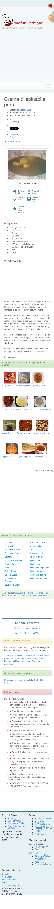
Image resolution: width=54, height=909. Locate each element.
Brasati (7, 658)
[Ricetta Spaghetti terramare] (27, 628)
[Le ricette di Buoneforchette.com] (27, 10)
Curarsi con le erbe (43, 864)
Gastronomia (35, 546)
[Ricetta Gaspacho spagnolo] (38, 377)
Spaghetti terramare (27, 633)
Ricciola (43, 679)
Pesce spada (10, 679)
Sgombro (21, 679)
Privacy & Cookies (10, 879)
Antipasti (8, 542)
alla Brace (44, 655)
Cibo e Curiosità (42, 847)
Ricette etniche (24, 595)
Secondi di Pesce (12, 553)
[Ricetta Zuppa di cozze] (8, 401)
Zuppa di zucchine (9, 433)
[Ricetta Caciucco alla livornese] (25, 424)
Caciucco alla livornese (25, 433)
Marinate (8, 661)
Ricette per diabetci (37, 574)
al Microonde (19, 661)
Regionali (39, 592)
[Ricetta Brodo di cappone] (21, 401)
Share (12, 137)
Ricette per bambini (38, 571)
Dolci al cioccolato (37, 553)
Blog (36, 849)
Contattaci (6, 874)
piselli (28, 736)
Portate (30, 592)
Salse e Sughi (11, 574)
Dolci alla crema (36, 556)
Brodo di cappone (21, 409)
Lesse (28, 661)
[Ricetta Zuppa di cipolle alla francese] (40, 401)
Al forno (7, 655)
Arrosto (36, 655)
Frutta (7, 567)
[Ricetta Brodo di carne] (41, 448)
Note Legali (7, 876)
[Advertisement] (27, 56)
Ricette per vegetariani (39, 567)
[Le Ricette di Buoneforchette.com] (22, 19)
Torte (31, 549)
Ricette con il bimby (41, 595)
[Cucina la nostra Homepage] (3, 86)
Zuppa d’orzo (28, 456)
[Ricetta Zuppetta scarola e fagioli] (12, 448)
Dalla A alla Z (19, 592)
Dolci (37, 832)
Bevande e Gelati (12, 584)
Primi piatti (9, 546)
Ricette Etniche (14, 821)
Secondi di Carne (12, 549)
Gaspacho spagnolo (38, 385)
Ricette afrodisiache (38, 578)
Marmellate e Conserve (10, 580)
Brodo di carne (41, 456)
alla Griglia (21, 658)
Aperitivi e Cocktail (37, 542)
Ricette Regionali (15, 820)
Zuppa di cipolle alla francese (39, 409)
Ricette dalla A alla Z (16, 824)
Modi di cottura (41, 854)
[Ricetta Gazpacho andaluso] (10, 377)
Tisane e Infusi (41, 862)
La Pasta (11, 827)
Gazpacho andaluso (10, 385)
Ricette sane (34, 564)
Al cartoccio (17, 655)
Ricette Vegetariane (16, 826)
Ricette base (34, 560)
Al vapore (27, 655)
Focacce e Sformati (13, 560)
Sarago (7, 682)
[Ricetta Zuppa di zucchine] (9, 424)
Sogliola (29, 679)
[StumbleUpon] (11, 119)
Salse (37, 860)
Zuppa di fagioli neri (42, 433)
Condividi (14, 134)
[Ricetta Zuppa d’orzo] (28, 448)
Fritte (13, 658)
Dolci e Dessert (11, 571)
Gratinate (32, 658)
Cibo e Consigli (41, 846)
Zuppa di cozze (8, 409)
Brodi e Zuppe (11, 564)
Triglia (36, 679)
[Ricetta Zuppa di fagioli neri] (42, 424)
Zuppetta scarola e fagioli (12, 456)
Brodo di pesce (24, 385)
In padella (41, 658)
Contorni (8, 556)
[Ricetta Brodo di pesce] (24, 377)
